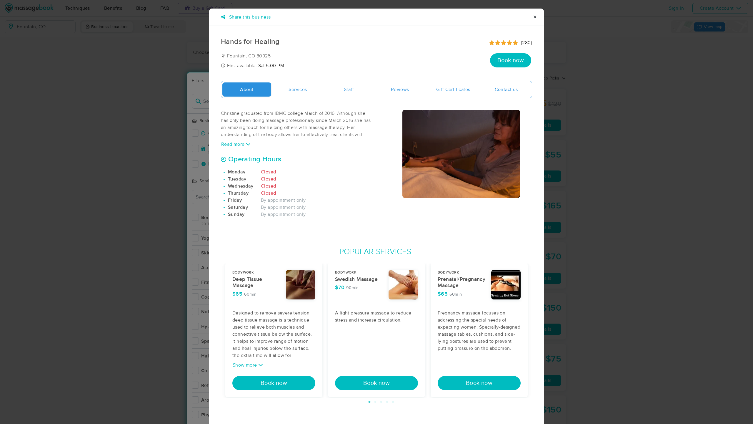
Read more (233, 144)
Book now (510, 60)
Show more (245, 365)
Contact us (506, 89)
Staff (349, 89)
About (246, 89)
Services (298, 89)
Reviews (400, 89)
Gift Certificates (453, 89)
